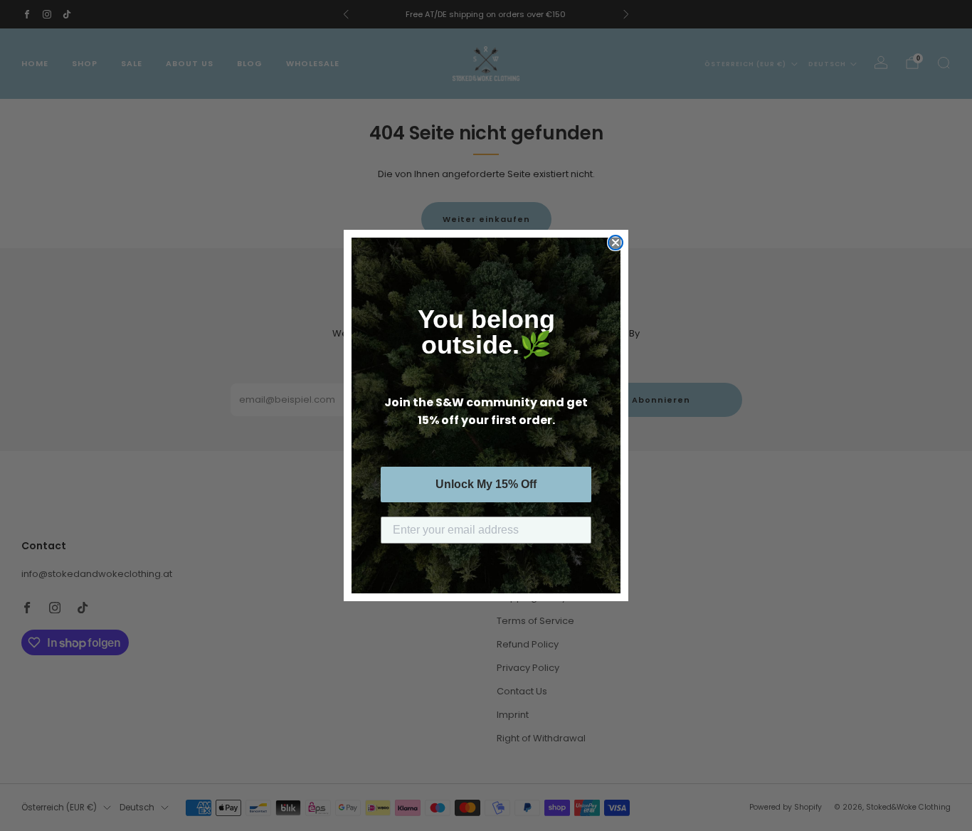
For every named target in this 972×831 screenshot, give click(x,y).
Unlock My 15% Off (486, 484)
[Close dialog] (615, 242)
